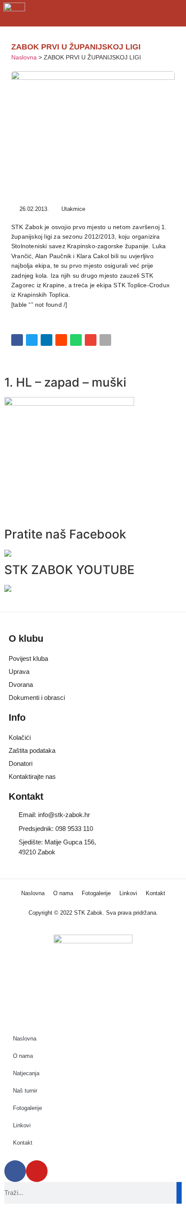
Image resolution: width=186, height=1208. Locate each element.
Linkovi (128, 893)
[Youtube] (37, 1171)
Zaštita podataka (32, 750)
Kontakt (155, 893)
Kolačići (20, 737)
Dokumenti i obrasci (37, 697)
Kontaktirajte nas (32, 776)
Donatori (20, 763)
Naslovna (24, 57)
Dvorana (21, 684)
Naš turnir (25, 1090)
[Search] (179, 1193)
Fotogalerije (96, 893)
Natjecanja (26, 1073)
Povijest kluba (28, 658)
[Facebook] (15, 1171)
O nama (63, 893)
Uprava (19, 671)
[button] (17, 340)
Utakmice (73, 209)
